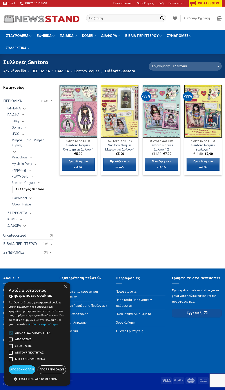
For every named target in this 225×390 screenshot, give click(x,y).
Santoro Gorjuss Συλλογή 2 (161, 147)
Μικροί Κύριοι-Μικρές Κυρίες (28, 142)
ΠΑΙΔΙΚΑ (67, 36)
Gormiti (17, 127)
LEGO (15, 134)
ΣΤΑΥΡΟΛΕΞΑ (17, 36)
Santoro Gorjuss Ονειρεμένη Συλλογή (78, 147)
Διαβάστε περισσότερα (43, 324)
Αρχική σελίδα (14, 71)
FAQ (161, 3)
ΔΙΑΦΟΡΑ (109, 36)
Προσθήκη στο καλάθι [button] (78, 164)
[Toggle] (51, 101)
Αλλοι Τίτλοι (21, 204)
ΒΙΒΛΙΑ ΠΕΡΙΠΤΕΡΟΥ (142, 36)
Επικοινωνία (176, 3)
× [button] (65, 287)
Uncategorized (14, 235)
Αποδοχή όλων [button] (22, 369)
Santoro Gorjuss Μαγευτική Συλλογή (119, 147)
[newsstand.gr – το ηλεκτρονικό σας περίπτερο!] (41, 18)
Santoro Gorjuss (86, 71)
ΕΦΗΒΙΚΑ (44, 36)
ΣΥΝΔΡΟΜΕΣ (178, 36)
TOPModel (19, 198)
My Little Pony (22, 164)
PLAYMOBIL (20, 176)
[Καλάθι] (219, 18)
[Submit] (162, 18)
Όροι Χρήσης (145, 3)
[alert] (37, 334)
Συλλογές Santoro (30, 189)
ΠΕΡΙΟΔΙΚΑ (40, 71)
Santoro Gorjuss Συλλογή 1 (203, 147)
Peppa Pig (19, 170)
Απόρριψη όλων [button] (52, 369)
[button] (37, 379)
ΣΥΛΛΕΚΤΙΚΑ (16, 48)
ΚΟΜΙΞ (87, 36)
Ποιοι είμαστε (122, 3)
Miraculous (19, 157)
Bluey (15, 121)
